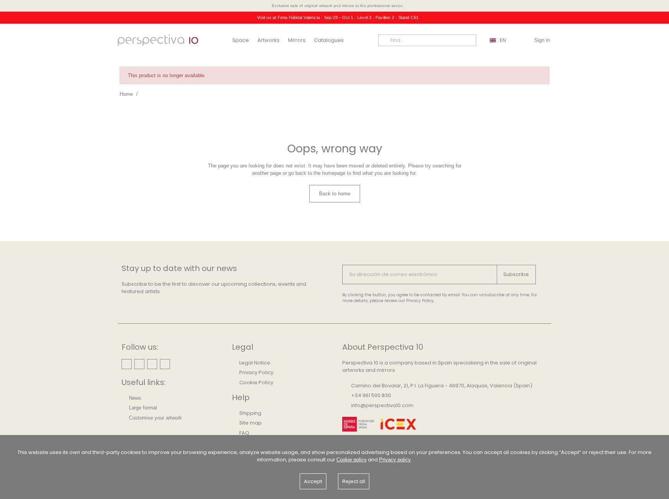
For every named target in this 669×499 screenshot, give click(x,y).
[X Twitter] (165, 364)
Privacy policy (395, 460)
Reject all (353, 481)
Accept (313, 481)
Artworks (268, 40)
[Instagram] (127, 364)
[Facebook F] (152, 364)
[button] (334, 194)
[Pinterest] (139, 364)
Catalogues (329, 40)
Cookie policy (351, 460)
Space (240, 40)
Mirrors (296, 40)
